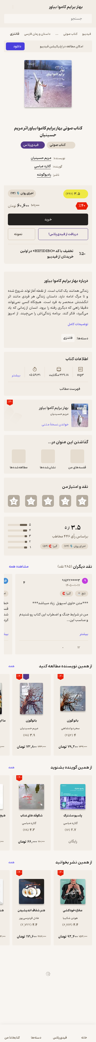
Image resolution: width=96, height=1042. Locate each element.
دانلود (17, 46)
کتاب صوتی (70, 34)
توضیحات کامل (78, 324)
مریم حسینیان (41, 158)
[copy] (12, 254)
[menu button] (7, 7)
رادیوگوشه (44, 174)
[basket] (19, 7)
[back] (89, 7)
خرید (48, 219)
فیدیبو (86, 34)
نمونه (18, 234)
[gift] (48, 116)
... (56, 34)
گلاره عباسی (42, 166)
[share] (36, 116)
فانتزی (14, 34)
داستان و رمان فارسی (37, 34)
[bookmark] (60, 116)
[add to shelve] (77, 456)
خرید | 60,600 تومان (25, 1036)
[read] (19, 456)
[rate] (82, 501)
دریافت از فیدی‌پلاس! (63, 234)
